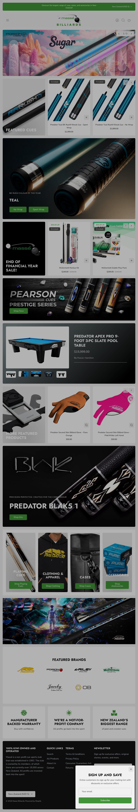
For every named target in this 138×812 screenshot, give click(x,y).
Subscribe (105, 800)
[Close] (131, 769)
